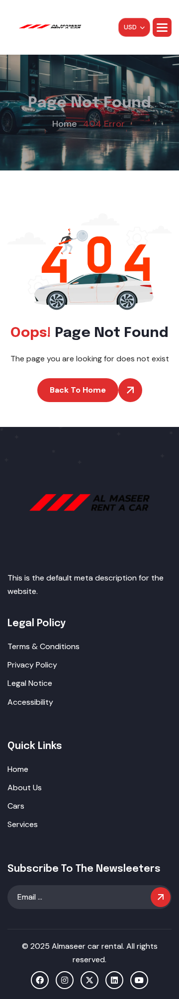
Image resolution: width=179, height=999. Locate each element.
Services (22, 824)
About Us (24, 787)
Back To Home (78, 390)
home (64, 124)
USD (130, 27)
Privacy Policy (32, 665)
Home (17, 769)
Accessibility (30, 702)
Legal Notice (29, 683)
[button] (162, 27)
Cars (15, 806)
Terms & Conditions (43, 646)
